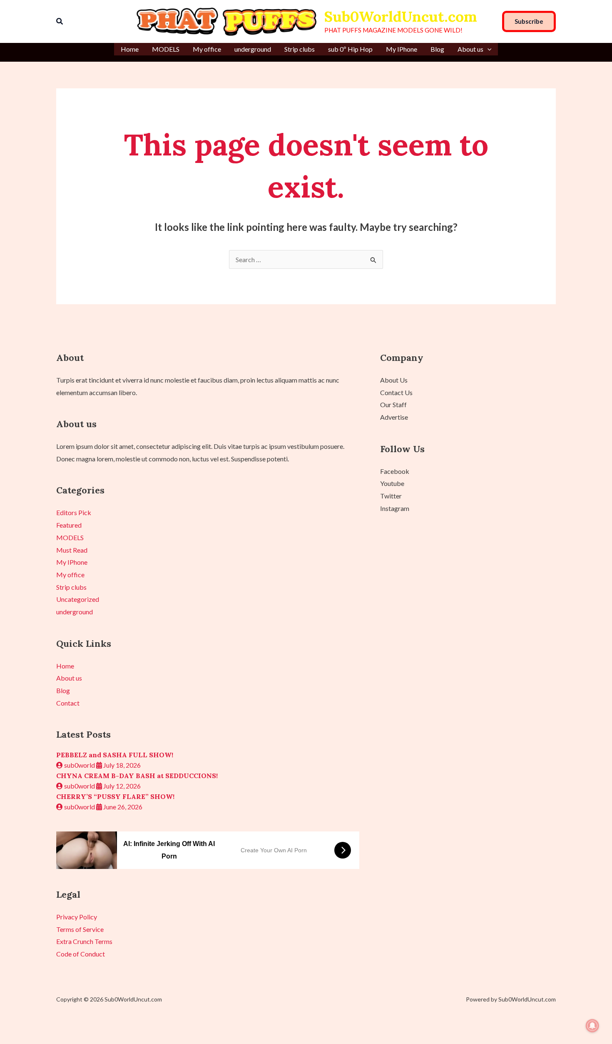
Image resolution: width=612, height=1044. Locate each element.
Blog (437, 49)
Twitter (391, 496)
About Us (394, 380)
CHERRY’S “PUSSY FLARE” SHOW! (115, 796)
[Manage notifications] (592, 1025)
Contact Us (396, 392)
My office (207, 49)
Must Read (71, 550)
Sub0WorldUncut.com (400, 16)
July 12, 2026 (121, 786)
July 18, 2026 (121, 765)
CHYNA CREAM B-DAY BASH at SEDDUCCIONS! (137, 775)
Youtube (392, 483)
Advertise (394, 417)
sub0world (79, 765)
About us (470, 49)
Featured (69, 525)
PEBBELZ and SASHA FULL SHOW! (114, 755)
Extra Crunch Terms (84, 941)
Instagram (394, 508)
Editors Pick (73, 512)
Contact (68, 703)
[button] (60, 21)
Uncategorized (77, 599)
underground (252, 49)
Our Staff (393, 404)
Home (130, 49)
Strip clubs (299, 49)
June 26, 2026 (122, 807)
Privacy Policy (76, 917)
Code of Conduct (80, 954)
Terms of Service (80, 929)
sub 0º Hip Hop (350, 49)
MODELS (165, 49)
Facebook (394, 471)
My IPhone (401, 49)
